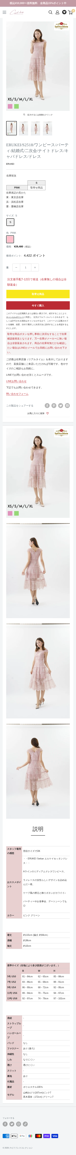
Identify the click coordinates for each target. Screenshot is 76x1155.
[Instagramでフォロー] (18, 1124)
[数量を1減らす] (16, 267)
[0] (70, 12)
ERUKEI (10, 164)
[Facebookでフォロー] (5, 1124)
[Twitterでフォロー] (11, 1124)
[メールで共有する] (67, 405)
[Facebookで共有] (47, 405)
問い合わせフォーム (17, 393)
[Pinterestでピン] (53, 405)
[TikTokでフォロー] (25, 1124)
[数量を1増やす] (35, 267)
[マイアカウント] (57, 12)
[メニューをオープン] (4, 12)
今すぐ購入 (38, 305)
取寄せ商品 (38, 294)
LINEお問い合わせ (16, 381)
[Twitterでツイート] (60, 405)
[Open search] (50, 12)
